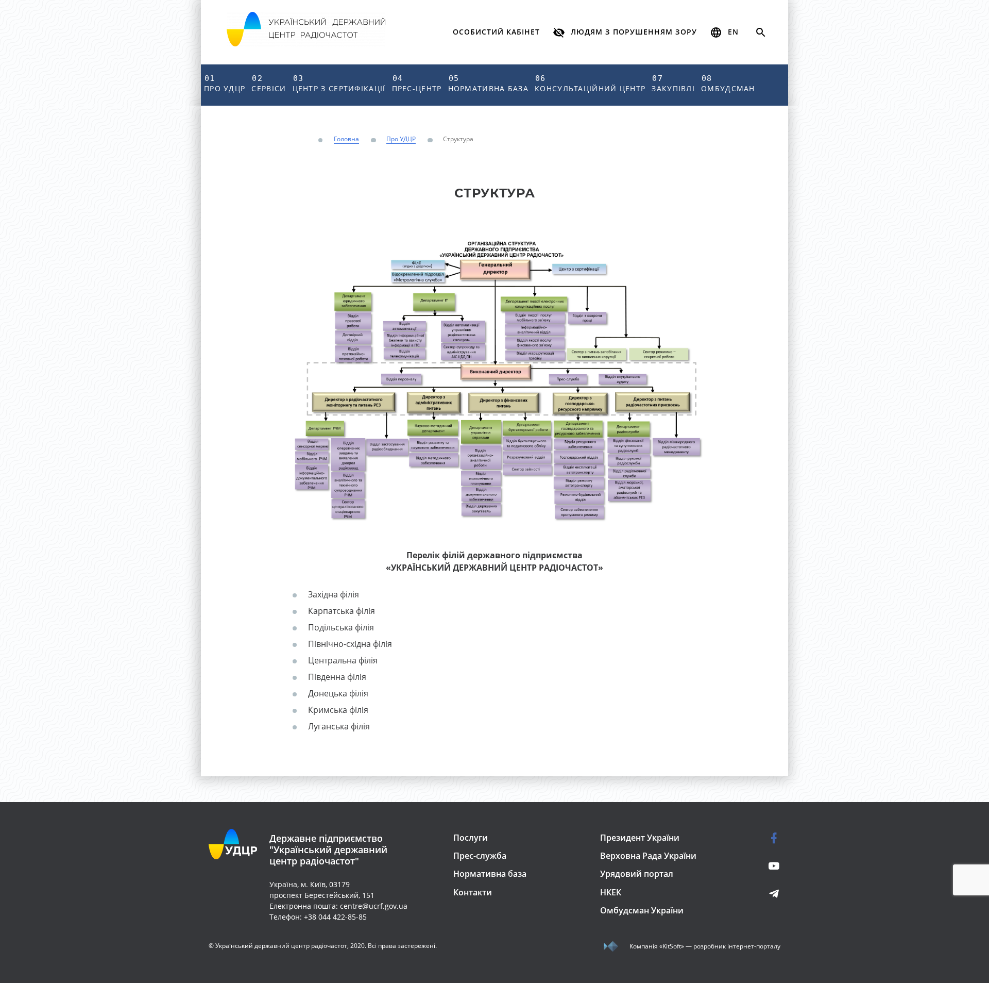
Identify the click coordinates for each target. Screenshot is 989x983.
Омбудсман (728, 83)
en (732, 32)
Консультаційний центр (590, 83)
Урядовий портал (636, 873)
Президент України (639, 837)
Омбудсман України (642, 910)
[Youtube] (763, 865)
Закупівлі (673, 83)
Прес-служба (479, 855)
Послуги (470, 837)
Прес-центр (417, 83)
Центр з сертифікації (339, 83)
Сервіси (268, 83)
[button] (625, 32)
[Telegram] (763, 893)
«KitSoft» (671, 946)
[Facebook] (763, 837)
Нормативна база (488, 83)
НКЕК (610, 892)
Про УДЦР (224, 83)
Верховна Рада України (648, 855)
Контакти (472, 892)
